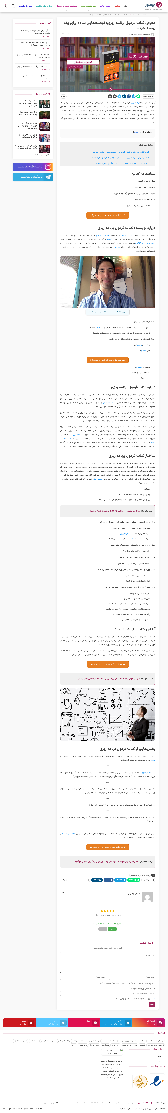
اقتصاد (99, 327)
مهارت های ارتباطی (44, 6)
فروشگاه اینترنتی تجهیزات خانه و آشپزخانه (86, 1041)
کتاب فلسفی (108, 402)
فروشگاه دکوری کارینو (64, 1041)
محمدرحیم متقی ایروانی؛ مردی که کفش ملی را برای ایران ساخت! (33, 56)
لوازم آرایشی (105, 1045)
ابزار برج (73, 1045)
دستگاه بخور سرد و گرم (109, 1041)
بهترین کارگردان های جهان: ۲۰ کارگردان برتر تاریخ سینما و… (26, 147)
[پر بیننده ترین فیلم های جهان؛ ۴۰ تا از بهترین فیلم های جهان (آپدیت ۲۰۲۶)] (44, 126)
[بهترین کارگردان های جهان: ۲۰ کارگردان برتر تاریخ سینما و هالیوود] (44, 149)
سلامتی (117, 6)
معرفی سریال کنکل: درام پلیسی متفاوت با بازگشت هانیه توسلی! (35, 32)
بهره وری (139, 367)
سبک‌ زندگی (97, 479)
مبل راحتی (52, 1041)
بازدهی (130, 539)
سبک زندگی (105, 6)
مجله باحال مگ (94, 1045)
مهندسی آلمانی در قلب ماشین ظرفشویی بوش (33, 66)
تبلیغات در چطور (144, 1103)
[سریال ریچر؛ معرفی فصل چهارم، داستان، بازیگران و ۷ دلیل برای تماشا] (44, 115)
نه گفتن (144, 350)
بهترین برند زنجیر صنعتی (129, 1045)
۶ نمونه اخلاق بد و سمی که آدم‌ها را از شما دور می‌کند (33, 77)
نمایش (136, 132)
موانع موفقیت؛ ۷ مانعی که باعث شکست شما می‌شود (115, 511)
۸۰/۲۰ (139, 345)
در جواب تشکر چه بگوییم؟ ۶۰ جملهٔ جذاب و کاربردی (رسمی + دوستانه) (34, 44)
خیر (102, 929)
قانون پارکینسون (148, 772)
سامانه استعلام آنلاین (139, 1041)
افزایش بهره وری (102, 235)
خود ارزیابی (124, 533)
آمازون (108, 239)
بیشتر (12, 7)
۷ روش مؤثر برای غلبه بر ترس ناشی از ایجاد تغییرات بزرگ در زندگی (109, 679)
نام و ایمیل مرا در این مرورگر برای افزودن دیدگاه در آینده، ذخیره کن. (126, 983)
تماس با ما (106, 1103)
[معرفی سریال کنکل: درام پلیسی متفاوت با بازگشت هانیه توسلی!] (44, 104)
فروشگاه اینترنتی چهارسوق (156, 1045)
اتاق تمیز (44, 1041)
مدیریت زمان (126, 235)
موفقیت (117, 247)
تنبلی (153, 760)
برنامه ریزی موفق (74, 434)
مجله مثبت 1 (83, 1045)
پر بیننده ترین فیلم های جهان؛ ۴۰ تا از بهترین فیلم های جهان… (27, 126)
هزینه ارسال (152, 1041)
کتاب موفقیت (135, 875)
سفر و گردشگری (25, 6)
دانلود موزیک (115, 1045)
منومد (159, 1060)
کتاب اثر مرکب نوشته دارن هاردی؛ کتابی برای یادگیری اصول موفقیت (122, 163)
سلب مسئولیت (73, 1103)
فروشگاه (159, 1103)
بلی (112, 929)
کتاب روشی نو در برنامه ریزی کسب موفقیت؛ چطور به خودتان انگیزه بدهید (120, 157)
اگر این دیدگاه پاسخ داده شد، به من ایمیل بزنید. (134, 998)
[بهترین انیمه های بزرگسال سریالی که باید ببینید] (44, 138)
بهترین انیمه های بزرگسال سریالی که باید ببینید (28, 136)
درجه (160, 1056)
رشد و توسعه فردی (88, 6)
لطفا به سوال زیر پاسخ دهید (144, 988)
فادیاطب (142, 1045)
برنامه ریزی (135, 102)
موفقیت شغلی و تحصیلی (66, 6)
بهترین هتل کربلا (124, 1041)
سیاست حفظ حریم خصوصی (55, 1103)
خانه (126, 6)
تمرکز (148, 377)
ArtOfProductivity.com (144, 243)
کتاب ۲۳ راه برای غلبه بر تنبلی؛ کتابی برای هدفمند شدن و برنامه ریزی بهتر (120, 152)
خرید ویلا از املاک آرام (20, 1041)
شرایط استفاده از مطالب (90, 1103)
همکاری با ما (117, 1103)
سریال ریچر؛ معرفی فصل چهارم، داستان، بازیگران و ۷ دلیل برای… (27, 115)
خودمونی (161, 1041)
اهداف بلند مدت (68, 833)
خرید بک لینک (34, 1041)
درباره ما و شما (130, 1103)
